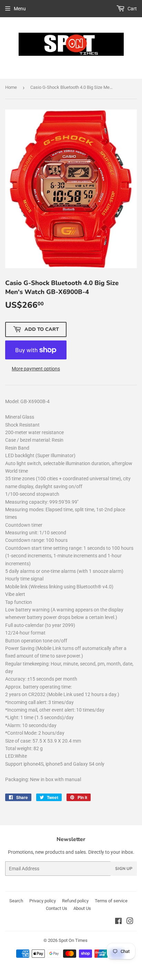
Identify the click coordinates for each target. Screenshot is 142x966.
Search (16, 900)
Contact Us (56, 908)
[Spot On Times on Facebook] (118, 922)
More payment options (36, 368)
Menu (20, 8)
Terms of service (111, 900)
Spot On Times (73, 940)
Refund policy (75, 900)
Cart (131, 8)
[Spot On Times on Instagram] (129, 922)
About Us (82, 908)
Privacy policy (42, 900)
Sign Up (123, 868)
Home (11, 87)
